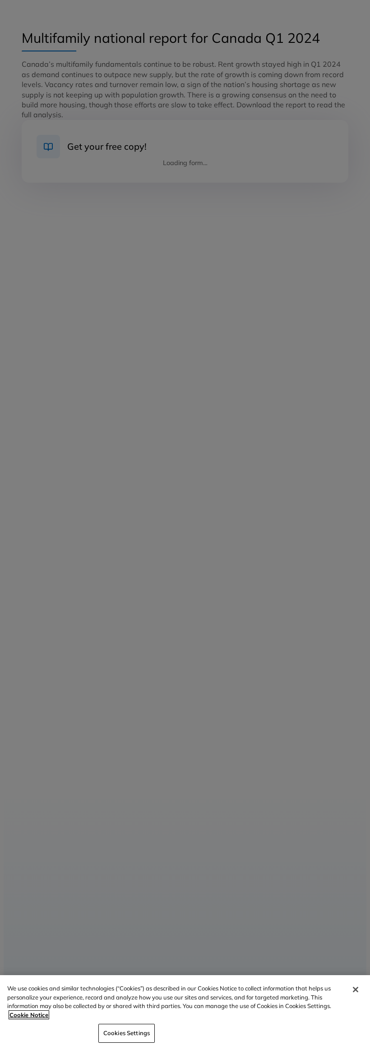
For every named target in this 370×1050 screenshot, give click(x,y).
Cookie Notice (28, 1014)
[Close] (355, 989)
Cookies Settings (126, 1032)
